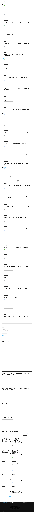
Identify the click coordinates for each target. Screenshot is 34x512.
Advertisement (25, 511)
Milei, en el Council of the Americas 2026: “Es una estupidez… (16, 247)
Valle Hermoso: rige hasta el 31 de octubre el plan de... (6, 439)
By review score (5, 348)
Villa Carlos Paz (5, 58)
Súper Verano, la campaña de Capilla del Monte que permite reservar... (16, 464)
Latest (3, 344)
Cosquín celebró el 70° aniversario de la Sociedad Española (6, 476)
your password (4, 326)
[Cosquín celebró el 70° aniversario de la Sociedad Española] (6, 472)
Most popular (4, 346)
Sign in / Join (4, 2)
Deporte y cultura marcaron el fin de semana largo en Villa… (16, 316)
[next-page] (4, 57)
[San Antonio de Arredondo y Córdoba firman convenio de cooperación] (17, 447)
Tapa (3, 4)
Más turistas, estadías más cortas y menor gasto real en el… (16, 307)
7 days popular (5, 347)
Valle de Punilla (6, 20)
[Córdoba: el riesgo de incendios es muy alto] (18, 171)
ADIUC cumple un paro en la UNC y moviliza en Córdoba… (15, 217)
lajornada (3, 376)
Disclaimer (19, 511)
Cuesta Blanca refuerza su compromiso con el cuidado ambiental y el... (6, 451)
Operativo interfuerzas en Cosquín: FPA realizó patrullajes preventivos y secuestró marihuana (17, 490)
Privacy (22, 511)
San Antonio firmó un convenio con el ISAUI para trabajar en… (16, 154)
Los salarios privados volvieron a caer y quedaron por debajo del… (17, 228)
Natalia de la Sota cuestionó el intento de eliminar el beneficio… (17, 238)
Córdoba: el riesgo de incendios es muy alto (13, 176)
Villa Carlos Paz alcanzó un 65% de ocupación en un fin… (15, 297)
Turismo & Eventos (5, 269)
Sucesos (5, 96)
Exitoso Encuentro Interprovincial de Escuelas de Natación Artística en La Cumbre (16, 440)
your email (3, 332)
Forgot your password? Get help (6, 328)
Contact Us (29, 511)
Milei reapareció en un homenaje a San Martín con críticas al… (17, 266)
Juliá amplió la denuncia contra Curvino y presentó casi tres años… (17, 12)
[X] (3, 320)
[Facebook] (2, 320)
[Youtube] (4, 320)
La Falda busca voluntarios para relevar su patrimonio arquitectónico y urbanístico (6, 464)
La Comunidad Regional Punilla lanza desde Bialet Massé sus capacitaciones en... (16, 477)
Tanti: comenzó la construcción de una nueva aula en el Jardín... (6, 489)
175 (12, 496)
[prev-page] (2, 496)
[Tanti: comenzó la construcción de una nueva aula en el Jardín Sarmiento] (6, 484)
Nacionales (4, 220)
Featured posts (5, 345)
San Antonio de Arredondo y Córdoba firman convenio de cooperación (16, 452)
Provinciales (4, 167)
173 (7, 496)
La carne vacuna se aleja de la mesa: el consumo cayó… (15, 256)
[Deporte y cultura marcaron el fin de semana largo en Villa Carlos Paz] (18, 311)
